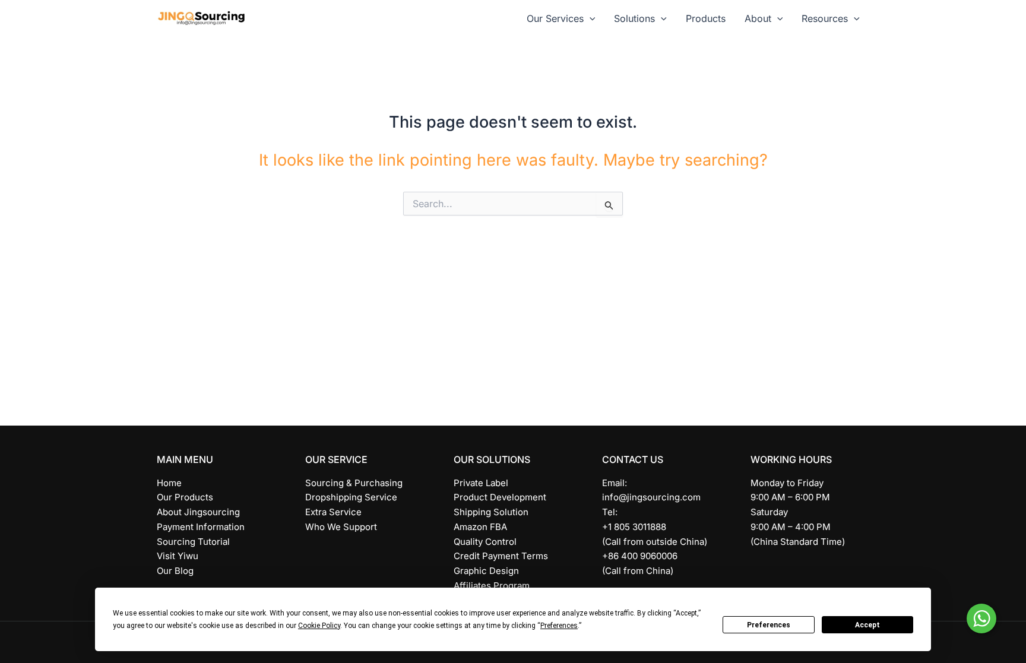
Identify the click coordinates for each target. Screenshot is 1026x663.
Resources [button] (825, 18)
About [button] (758, 18)
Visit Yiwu (177, 556)
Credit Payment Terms (501, 556)
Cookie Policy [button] (319, 625)
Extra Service (333, 512)
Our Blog (175, 570)
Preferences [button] (559, 625)
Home (169, 482)
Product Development (500, 497)
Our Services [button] (555, 18)
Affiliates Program (492, 585)
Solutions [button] (634, 18)
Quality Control (485, 541)
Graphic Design (486, 570)
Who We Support (341, 526)
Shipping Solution (491, 512)
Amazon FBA (480, 526)
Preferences (768, 625)
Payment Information (201, 526)
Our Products (185, 497)
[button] (590, 18)
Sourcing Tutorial (193, 541)
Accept (867, 625)
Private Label (481, 482)
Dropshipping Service (351, 497)
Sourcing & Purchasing (354, 482)
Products (706, 18)
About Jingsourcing (198, 512)
